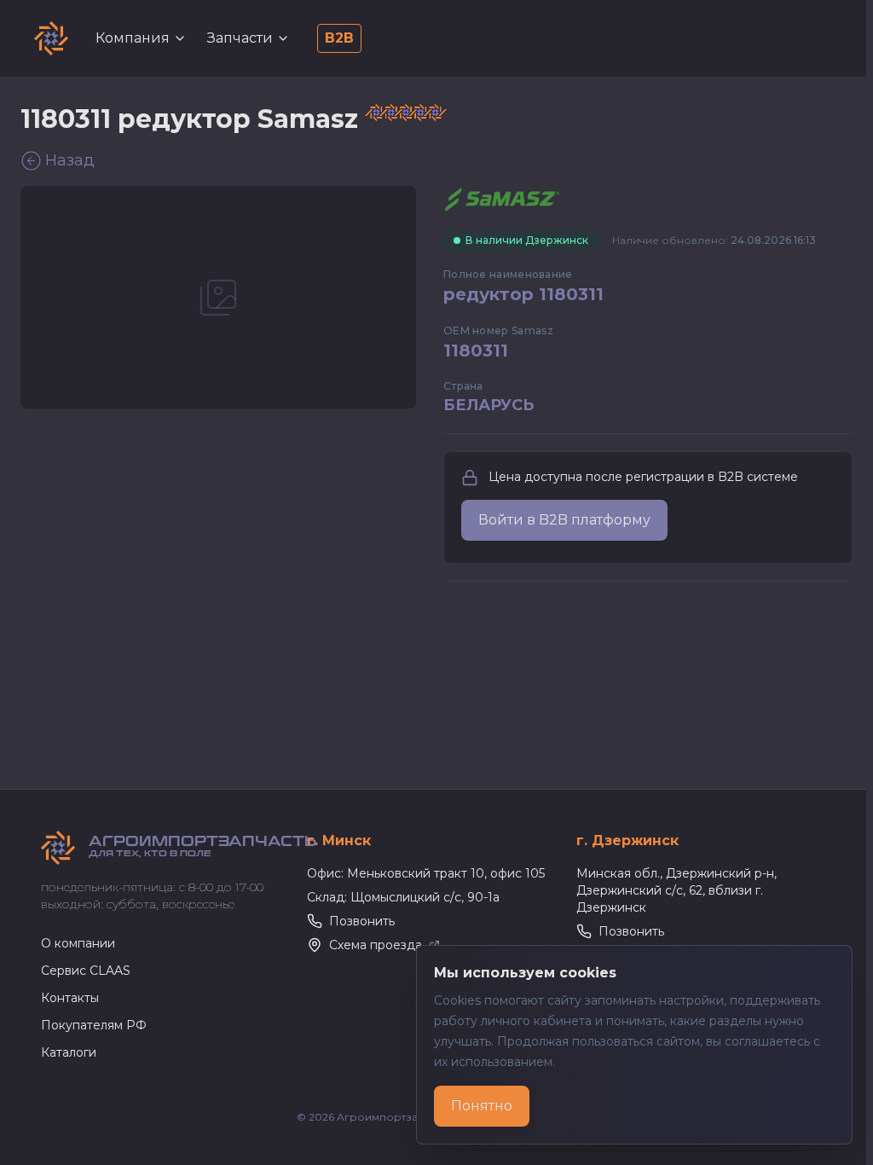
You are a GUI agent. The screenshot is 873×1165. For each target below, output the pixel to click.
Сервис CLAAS (85, 970)
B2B (339, 38)
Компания (132, 38)
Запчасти (240, 38)
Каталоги (68, 1052)
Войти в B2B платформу (564, 520)
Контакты (70, 998)
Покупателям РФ (94, 1025)
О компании (78, 943)
